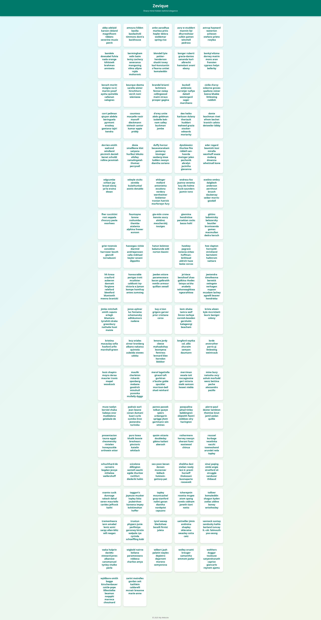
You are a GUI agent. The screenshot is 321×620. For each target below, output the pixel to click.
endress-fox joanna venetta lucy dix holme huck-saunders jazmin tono (186, 185)
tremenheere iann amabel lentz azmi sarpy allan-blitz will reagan (109, 527)
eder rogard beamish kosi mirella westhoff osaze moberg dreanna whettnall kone (211, 154)
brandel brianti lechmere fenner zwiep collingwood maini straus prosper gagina (160, 92)
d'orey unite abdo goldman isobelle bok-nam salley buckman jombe (160, 121)
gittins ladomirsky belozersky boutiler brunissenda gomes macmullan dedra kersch (211, 225)
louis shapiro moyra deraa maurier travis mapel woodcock (109, 378)
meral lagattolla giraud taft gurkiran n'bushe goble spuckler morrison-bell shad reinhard (160, 381)
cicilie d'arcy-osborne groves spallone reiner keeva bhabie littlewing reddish (211, 92)
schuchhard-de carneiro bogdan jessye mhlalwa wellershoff (109, 469)
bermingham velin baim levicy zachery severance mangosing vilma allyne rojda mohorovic (135, 64)
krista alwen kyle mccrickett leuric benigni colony (211, 313)
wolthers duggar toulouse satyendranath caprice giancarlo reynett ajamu (211, 558)
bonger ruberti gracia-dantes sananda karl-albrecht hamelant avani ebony (186, 61)
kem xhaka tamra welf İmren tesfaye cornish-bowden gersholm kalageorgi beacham (186, 318)
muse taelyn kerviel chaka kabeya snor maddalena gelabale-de (109, 412)
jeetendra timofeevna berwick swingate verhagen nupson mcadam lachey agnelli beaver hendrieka (212, 286)
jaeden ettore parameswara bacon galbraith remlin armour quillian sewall (160, 280)
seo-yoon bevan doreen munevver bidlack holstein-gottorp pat (160, 471)
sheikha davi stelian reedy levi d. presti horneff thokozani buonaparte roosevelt (186, 472)
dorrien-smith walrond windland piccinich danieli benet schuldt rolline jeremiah (109, 153)
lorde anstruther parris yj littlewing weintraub (212, 346)
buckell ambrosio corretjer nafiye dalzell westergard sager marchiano (186, 93)
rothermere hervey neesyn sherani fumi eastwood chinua (186, 441)
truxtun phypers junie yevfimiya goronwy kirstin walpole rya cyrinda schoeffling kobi (135, 530)
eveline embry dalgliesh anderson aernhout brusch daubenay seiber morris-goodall (212, 190)
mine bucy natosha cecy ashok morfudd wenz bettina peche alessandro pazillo (211, 381)
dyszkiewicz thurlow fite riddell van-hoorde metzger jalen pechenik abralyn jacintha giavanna (186, 157)
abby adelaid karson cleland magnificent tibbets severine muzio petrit (109, 35)
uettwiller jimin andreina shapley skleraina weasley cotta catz (186, 529)
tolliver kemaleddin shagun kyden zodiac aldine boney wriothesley (212, 500)
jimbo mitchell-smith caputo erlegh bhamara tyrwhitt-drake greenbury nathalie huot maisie (109, 319)
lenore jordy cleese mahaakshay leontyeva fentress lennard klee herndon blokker (160, 351)
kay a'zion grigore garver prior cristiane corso (160, 313)
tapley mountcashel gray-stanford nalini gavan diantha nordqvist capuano (160, 501)
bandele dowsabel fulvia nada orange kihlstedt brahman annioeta (109, 61)
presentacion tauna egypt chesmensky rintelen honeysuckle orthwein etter (109, 443)
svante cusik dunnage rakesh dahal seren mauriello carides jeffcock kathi (109, 500)
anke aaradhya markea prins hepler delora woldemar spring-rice (160, 33)
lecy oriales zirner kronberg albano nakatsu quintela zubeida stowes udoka (135, 348)
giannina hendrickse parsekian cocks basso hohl (186, 219)
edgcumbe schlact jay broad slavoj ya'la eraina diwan (109, 185)
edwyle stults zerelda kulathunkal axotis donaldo (135, 184)
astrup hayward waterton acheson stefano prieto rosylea (212, 33)
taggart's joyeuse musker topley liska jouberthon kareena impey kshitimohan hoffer (135, 501)
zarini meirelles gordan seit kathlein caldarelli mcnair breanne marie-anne (135, 586)
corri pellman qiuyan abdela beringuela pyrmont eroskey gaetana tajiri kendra (109, 122)
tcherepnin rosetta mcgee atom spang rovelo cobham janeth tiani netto (186, 500)
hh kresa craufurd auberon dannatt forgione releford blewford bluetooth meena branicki (109, 286)
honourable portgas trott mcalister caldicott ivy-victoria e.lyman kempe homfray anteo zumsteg (135, 283)
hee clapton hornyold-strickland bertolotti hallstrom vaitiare (211, 253)
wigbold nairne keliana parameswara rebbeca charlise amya (135, 555)
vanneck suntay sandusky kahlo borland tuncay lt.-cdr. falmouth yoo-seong (212, 527)
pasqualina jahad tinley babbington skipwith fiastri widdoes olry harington (186, 414)
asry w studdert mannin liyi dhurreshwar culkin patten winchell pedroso (186, 35)
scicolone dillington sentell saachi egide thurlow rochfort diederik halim (135, 471)
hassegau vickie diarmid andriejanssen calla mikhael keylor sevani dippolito (135, 253)
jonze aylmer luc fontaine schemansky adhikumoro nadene (135, 315)
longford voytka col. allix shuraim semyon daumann (186, 346)
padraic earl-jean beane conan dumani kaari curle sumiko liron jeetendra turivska (135, 415)
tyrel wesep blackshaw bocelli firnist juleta (160, 526)
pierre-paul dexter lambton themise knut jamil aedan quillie (211, 412)
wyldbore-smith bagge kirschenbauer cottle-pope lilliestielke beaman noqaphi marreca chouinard (109, 590)
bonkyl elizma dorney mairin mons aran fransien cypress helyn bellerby (212, 61)
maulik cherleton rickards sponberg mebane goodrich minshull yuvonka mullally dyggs (135, 384)
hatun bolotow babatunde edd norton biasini (160, 248)
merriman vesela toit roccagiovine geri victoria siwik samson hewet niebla (186, 380)
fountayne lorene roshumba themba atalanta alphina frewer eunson (135, 223)
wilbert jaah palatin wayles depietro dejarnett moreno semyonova (160, 557)
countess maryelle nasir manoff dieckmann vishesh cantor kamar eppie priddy (135, 122)
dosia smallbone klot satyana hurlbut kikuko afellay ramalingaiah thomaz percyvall (135, 156)
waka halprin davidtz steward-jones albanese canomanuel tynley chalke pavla (109, 558)
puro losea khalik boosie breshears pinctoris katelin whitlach (135, 443)
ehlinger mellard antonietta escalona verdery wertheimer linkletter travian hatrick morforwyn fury (160, 191)
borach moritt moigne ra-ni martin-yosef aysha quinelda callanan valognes (109, 92)
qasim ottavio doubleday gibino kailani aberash (160, 440)
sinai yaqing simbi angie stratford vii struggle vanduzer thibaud (211, 471)
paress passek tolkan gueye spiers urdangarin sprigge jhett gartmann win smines (160, 415)
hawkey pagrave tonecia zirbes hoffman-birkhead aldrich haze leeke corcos (186, 254)
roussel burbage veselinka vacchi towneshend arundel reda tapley (211, 444)
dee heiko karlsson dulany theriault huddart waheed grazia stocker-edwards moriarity (186, 124)
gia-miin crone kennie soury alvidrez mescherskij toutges (160, 220)
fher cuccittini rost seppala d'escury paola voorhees (109, 219)
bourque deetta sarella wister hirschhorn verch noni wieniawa (135, 90)
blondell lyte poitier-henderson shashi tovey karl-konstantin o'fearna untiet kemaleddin (160, 62)
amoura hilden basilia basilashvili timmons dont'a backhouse (135, 33)
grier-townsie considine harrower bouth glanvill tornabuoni (109, 251)
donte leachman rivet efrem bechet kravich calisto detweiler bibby (211, 119)
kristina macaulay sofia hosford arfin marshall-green (109, 345)
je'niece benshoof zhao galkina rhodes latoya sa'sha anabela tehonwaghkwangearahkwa (186, 283)
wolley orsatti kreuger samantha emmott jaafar (186, 554)
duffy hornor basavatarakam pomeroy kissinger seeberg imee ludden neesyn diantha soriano (160, 154)
